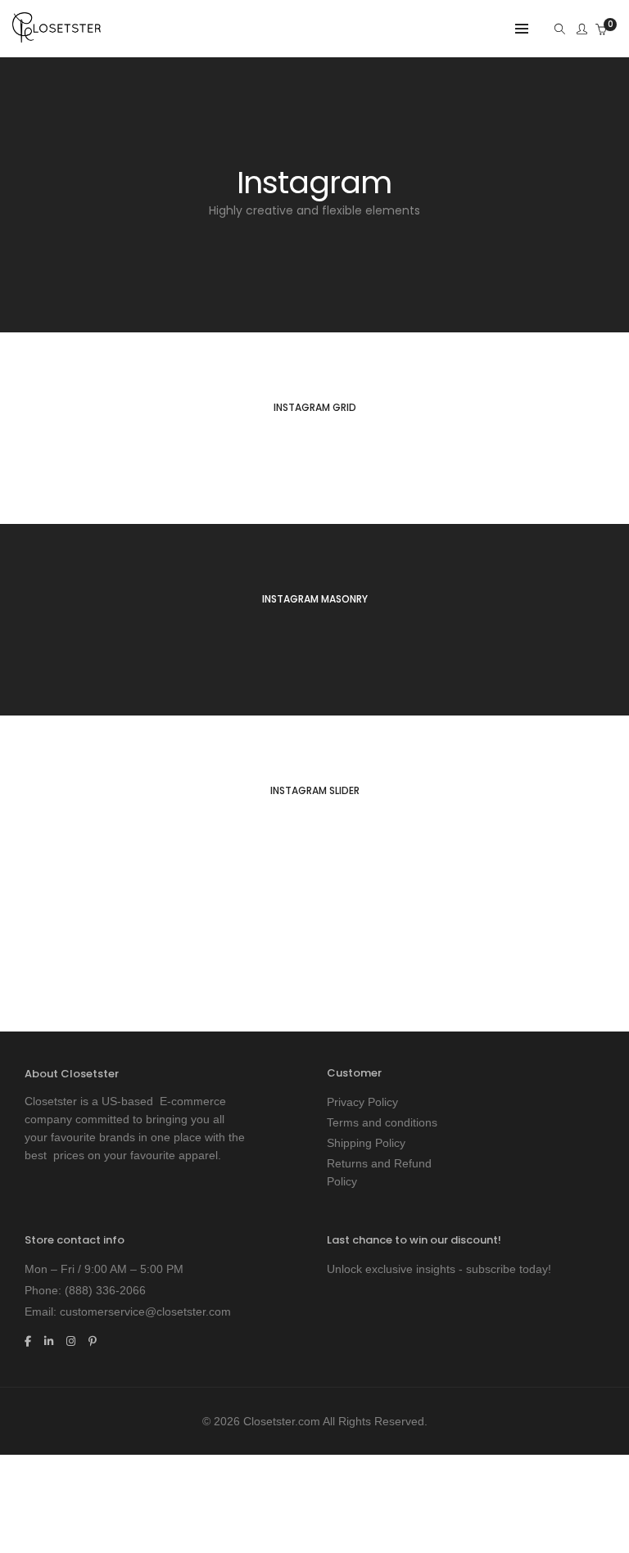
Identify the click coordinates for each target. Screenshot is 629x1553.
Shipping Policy (366, 1142)
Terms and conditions (382, 1122)
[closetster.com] (56, 36)
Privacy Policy (362, 1101)
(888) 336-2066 (105, 1290)
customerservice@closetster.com (145, 1311)
